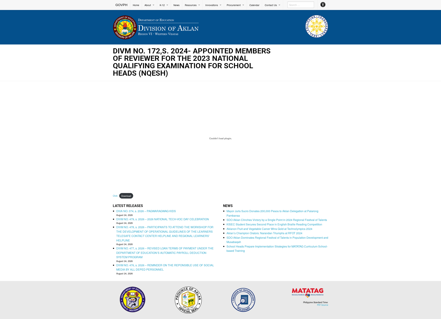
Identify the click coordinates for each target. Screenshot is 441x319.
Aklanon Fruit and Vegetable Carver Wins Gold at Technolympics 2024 (269, 229)
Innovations (211, 5)
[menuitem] (121, 5)
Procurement (234, 5)
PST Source (322, 305)
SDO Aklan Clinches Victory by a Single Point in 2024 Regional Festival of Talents (277, 220)
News (176, 5)
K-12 (162, 5)
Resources (191, 5)
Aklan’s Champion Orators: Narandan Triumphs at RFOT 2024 (264, 233)
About (148, 5)
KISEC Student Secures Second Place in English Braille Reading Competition (274, 224)
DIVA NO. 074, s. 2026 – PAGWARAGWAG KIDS (146, 211)
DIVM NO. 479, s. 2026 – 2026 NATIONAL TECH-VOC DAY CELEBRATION (162, 219)
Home (136, 5)
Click (115, 196)
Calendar (254, 5)
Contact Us (271, 5)
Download (126, 196)
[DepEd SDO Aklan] (156, 26)
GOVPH (121, 5)
